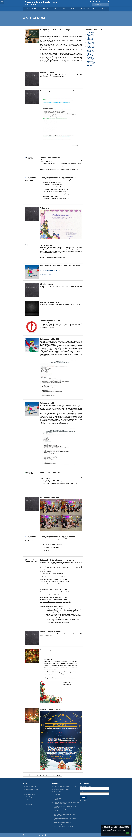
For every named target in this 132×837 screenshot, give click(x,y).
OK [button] (127, 833)
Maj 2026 (89, 37)
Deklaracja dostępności (32, 789)
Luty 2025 (89, 57)
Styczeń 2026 (90, 42)
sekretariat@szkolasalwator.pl (61, 789)
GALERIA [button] (95, 9)
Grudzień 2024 (90, 59)
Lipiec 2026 (90, 34)
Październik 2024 (91, 62)
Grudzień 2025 (90, 43)
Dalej (57, 775)
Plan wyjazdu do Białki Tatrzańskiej (51, 270)
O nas (27, 799)
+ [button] (91, 1)
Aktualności (29, 804)
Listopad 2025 (90, 45)
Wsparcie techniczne (31, 786)
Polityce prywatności (123, 830)
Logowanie (105, 2)
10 (53, 775)
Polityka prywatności (31, 794)
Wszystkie (89, 65)
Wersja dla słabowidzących (31, 835)
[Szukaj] (108, 4)
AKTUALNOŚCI (38, 21)
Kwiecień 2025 (90, 54)
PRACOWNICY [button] (84, 9)
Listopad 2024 (90, 61)
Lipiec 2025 (90, 50)
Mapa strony (29, 797)
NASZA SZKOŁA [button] (44, 9)
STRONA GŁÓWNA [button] (31, 9)
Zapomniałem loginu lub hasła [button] (88, 801)
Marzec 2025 (90, 55)
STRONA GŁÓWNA (28, 21)
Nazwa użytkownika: (85, 786)
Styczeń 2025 (90, 58)
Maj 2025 (89, 53)
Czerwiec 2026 (90, 35)
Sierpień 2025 (90, 49)
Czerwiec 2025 (90, 51)
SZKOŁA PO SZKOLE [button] (60, 9)
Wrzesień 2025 (90, 47)
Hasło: (82, 791)
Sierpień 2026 (90, 33)
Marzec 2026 (90, 39)
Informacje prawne (30, 791)
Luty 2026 (89, 41)
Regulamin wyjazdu (47, 274)
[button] (96, 1)
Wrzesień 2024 (90, 64)
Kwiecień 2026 (90, 38)
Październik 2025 (91, 46)
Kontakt (28, 802)
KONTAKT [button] (104, 9)
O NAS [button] (73, 9)
